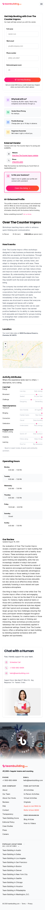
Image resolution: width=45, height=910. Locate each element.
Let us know (27, 214)
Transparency (8, 814)
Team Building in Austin (12, 850)
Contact (6, 810)
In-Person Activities (31, 794)
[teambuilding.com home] (12, 4)
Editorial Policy (8, 822)
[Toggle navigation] (41, 4)
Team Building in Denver (12, 870)
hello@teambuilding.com (19, 673)
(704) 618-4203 (17, 162)
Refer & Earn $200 (31, 810)
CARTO (40, 367)
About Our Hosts (9, 798)
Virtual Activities (30, 798)
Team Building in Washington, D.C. (16, 894)
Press (5, 830)
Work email (10, 41)
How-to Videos (30, 823)
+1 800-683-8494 (17, 668)
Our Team (6, 794)
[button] (5, 343)
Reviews (6, 802)
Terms (24, 904)
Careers (6, 834)
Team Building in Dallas (12, 854)
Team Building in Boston (12, 866)
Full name (9, 29)
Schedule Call (15, 662)
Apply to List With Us (32, 806)
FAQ (4, 806)
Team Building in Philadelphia (14, 890)
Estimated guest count (14, 65)
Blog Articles (29, 819)
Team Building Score (11, 818)
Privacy (30, 904)
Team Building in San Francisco (15, 862)
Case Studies (8, 826)
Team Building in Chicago (13, 882)
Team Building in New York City (15, 874)
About (5, 790)
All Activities (29, 790)
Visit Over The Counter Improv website (25, 155)
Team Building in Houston (13, 886)
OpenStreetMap (27, 367)
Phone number (11, 53)
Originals (27, 802)
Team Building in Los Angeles (14, 858)
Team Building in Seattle (12, 878)
